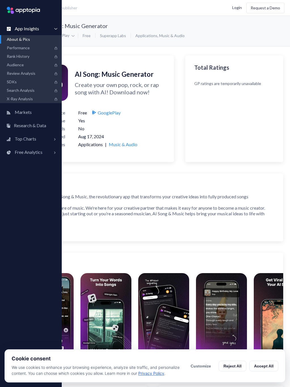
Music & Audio (172, 35)
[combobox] (106, 8)
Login (237, 7)
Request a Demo (265, 7)
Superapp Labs (113, 35)
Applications (146, 35)
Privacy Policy (151, 373)
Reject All (232, 366)
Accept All (264, 366)
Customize (201, 366)
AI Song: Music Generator (75, 25)
